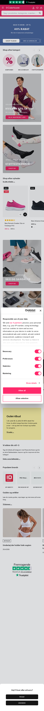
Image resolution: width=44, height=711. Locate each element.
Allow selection (22, 398)
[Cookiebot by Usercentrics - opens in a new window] (26, 310)
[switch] (38, 359)
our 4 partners (16, 323)
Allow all (22, 391)
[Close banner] (40, 310)
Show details (31, 383)
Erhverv (22, 703)
